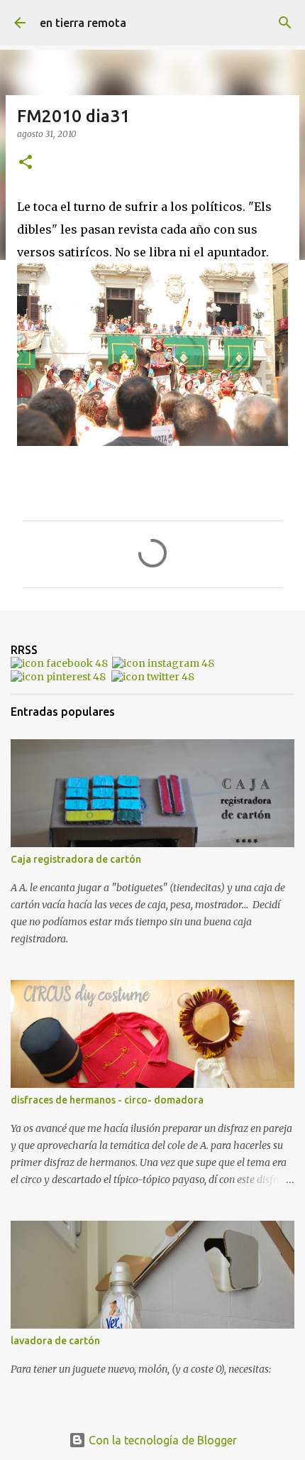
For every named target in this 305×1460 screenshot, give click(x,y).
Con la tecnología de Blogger (161, 1440)
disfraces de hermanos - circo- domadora (107, 1100)
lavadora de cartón (55, 1340)
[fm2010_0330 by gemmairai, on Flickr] (152, 442)
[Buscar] (285, 23)
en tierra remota (83, 22)
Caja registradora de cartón (76, 859)
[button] (25, 163)
